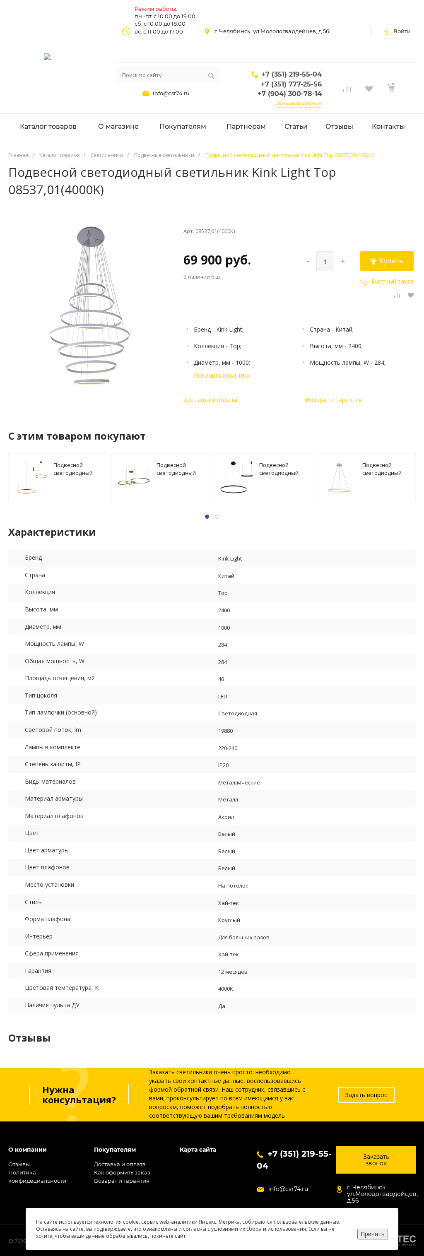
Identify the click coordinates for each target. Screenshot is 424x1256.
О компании (27, 1149)
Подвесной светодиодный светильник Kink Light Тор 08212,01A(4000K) (383, 468)
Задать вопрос (366, 1095)
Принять (373, 1234)
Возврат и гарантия (334, 400)
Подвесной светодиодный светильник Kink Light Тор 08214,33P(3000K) (74, 468)
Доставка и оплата (210, 400)
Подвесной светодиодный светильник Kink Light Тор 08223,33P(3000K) (178, 468)
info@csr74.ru (171, 93)
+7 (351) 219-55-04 (291, 74)
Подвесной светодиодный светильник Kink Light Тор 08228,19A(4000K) (280, 468)
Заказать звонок (299, 102)
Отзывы (19, 1164)
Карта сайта (198, 1149)
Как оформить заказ (122, 1172)
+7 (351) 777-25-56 (291, 84)
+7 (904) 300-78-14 (290, 94)
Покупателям (115, 1149)
